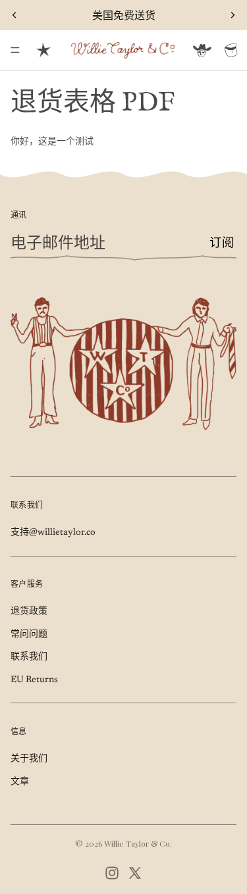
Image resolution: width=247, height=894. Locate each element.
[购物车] (231, 50)
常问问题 (29, 634)
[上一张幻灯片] (14, 15)
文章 (20, 782)
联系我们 (29, 657)
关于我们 (29, 759)
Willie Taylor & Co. (138, 843)
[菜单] (15, 50)
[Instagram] (112, 873)
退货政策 (29, 611)
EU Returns (34, 680)
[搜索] (43, 50)
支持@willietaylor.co (53, 532)
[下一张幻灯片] (232, 15)
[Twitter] (135, 873)
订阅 (221, 243)
